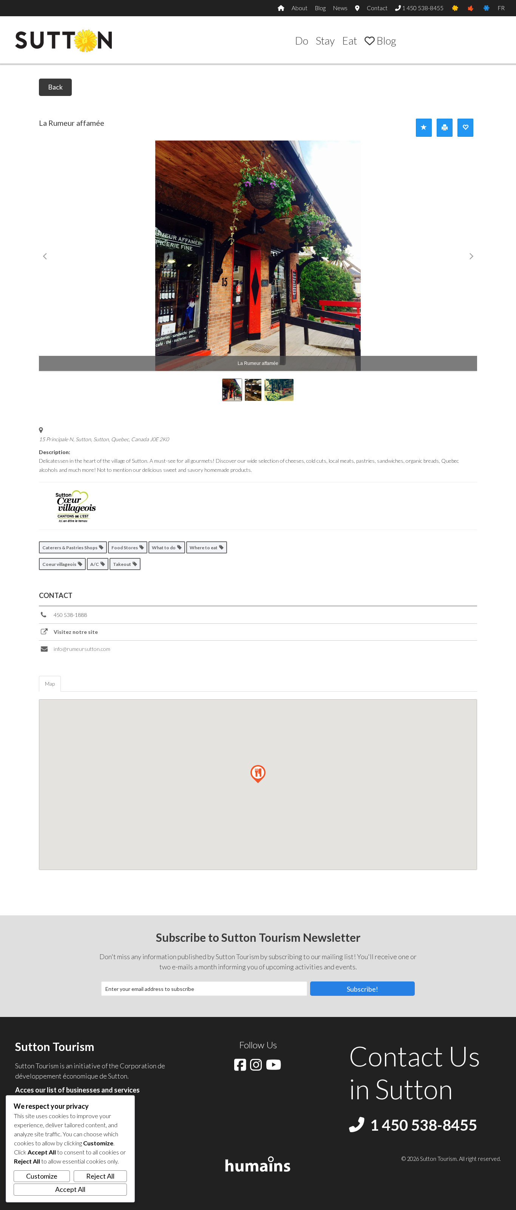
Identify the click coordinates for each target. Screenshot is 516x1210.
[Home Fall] (470, 8)
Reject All (100, 1176)
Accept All (70, 1189)
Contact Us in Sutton (414, 1072)
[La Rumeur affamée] (258, 256)
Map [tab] (50, 683)
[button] (362, 988)
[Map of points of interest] (357, 8)
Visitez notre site (76, 632)
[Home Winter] (486, 8)
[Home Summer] (455, 8)
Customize (41, 1176)
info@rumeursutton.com (82, 649)
